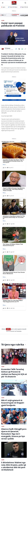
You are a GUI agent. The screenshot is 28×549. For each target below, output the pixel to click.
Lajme (3, 7)
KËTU (8, 329)
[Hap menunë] (2, 2)
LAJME (2, 20)
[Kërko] (25, 2)
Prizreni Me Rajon (13, 7)
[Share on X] (19, 49)
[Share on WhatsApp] (22, 49)
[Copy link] (25, 49)
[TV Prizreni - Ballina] (14, 3)
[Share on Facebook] (16, 49)
